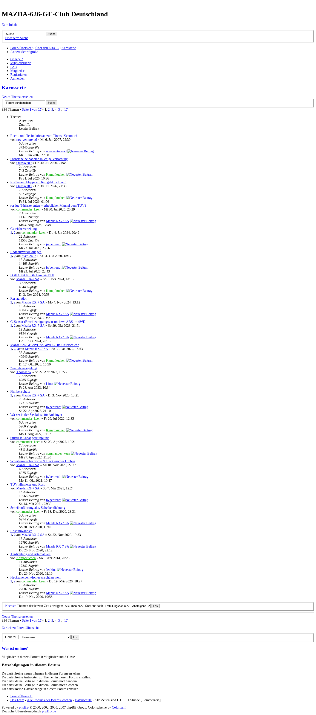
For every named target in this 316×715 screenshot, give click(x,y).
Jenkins (51, 569)
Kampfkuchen (55, 174)
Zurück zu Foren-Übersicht (20, 628)
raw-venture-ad (26, 139)
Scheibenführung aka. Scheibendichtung (37, 507)
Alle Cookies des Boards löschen (49, 700)
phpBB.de (49, 711)
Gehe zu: (11, 637)
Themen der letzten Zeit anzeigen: (40, 606)
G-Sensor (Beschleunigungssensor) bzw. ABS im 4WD (48, 321)
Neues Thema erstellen (17, 97)
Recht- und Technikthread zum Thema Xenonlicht (44, 136)
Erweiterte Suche (16, 38)
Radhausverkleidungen (25, 252)
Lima (49, 383)
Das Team (17, 700)
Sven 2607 (28, 256)
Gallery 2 (16, 59)
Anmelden (17, 78)
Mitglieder (17, 71)
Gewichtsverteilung (23, 229)
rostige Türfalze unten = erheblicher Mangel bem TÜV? (48, 205)
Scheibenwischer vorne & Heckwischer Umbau (42, 461)
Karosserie (68, 48)
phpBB (24, 707)
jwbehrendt (53, 244)
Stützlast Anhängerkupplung (29, 438)
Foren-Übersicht (21, 48)
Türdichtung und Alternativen (30, 554)
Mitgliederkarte (20, 63)
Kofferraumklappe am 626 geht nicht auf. (38, 182)
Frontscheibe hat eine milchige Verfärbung (39, 159)
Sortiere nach (94, 606)
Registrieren (18, 74)
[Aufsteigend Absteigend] (145, 606)
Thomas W (23, 372)
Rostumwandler (21, 531)
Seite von (31, 109)
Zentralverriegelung (23, 368)
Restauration (18, 298)
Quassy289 (24, 163)
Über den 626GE (47, 48)
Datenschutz (83, 700)
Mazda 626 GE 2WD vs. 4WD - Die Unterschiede (44, 345)
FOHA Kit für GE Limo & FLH (32, 275)
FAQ (13, 67)
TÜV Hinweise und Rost (27, 484)
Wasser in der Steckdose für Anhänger (36, 414)
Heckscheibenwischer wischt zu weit (35, 577)
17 (66, 109)
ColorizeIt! (119, 707)
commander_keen (28, 209)
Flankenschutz (20, 391)
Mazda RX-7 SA (57, 221)
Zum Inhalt (9, 24)
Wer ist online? (15, 648)
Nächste (10, 606)
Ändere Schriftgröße (24, 52)
